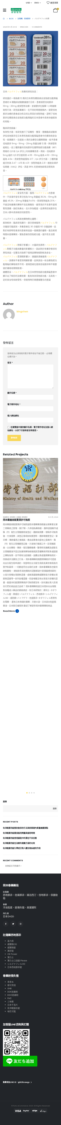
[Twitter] (13, 924)
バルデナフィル (14, 91)
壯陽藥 (18, 517)
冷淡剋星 (7, 907)
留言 (10, 362)
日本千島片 (12, 1004)
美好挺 (10, 950)
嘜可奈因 (11, 985)
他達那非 (6, 517)
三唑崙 (10, 1001)
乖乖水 (10, 981)
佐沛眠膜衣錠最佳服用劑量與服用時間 (19, 833)
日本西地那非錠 (14, 967)
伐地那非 (13, 517)
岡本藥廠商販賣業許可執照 (16, 519)
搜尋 (5, 801)
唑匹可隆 (11, 1011)
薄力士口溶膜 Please (17, 960)
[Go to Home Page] (4, 18)
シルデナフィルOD (16, 963)
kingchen (24, 27)
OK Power (12, 954)
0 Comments (37, 27)
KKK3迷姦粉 (12, 995)
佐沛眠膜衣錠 (13, 1008)
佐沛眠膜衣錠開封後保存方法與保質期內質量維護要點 (25, 827)
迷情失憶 (19, 907)
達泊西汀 (31, 895)
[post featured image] (30, 485)
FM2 (9, 998)
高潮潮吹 (31, 907)
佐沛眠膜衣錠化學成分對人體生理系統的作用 (22, 848)
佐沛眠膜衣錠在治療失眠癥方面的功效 (19, 843)
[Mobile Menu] (4, 10)
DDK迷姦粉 (12, 991)
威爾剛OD (12, 944)
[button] (27, 792)
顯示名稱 (12, 392)
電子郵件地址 (13, 404)
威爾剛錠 (11, 947)
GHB (9, 988)
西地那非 (25, 517)
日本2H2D (8, 916)
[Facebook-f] (6, 924)
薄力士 (10, 957)
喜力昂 (10, 940)
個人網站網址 (13, 415)
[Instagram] (20, 924)
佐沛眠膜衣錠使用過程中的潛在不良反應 (20, 838)
